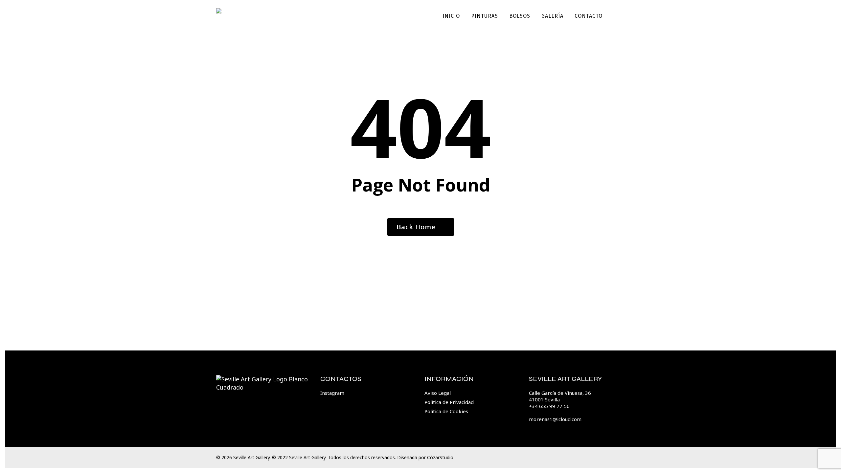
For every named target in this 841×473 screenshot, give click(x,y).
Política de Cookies (446, 411)
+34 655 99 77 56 (549, 406)
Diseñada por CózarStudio (425, 457)
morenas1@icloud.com (555, 419)
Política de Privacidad (449, 402)
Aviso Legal (437, 393)
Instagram (332, 393)
